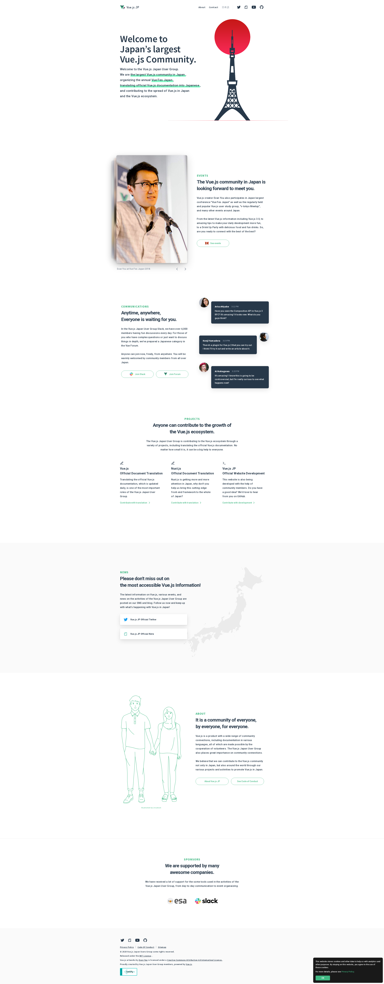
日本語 (225, 7)
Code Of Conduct (146, 947)
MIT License (145, 955)
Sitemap (162, 947)
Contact (213, 7)
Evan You (143, 960)
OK (322, 978)
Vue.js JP (133, 7)
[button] (213, 243)
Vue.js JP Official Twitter (143, 619)
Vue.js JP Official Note (142, 634)
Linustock (157, 807)
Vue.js (189, 964)
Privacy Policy (127, 947)
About (201, 7)
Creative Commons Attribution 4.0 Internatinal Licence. (194, 960)
